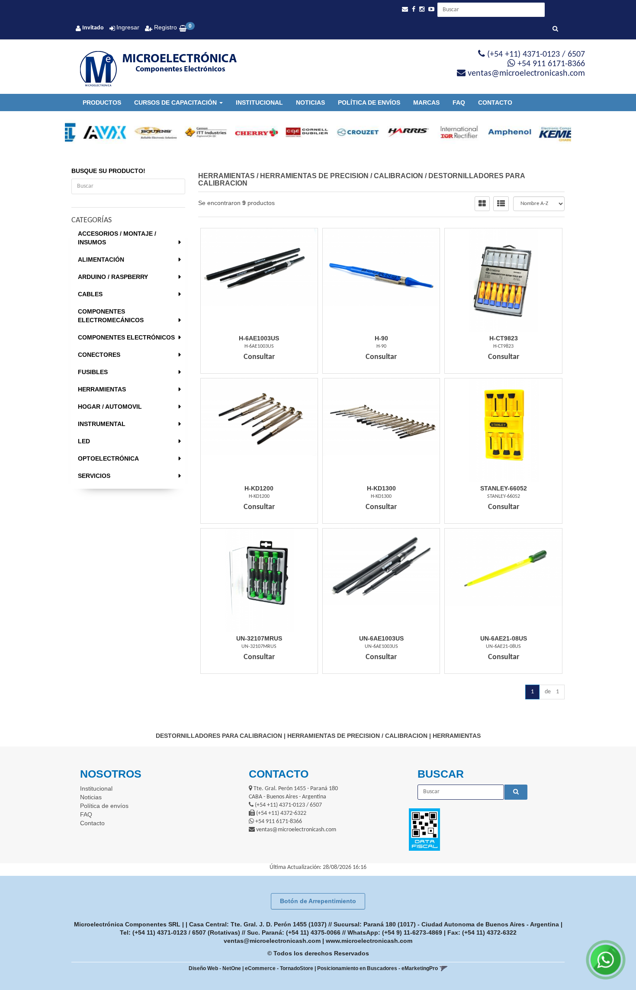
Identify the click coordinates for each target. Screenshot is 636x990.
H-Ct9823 (503, 338)
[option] (90, 132)
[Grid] (482, 203)
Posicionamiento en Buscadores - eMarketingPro (377, 968)
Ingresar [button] (127, 27)
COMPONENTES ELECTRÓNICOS (126, 337)
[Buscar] (555, 29)
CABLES (90, 294)
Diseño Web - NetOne (215, 968)
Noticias (310, 102)
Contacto (495, 102)
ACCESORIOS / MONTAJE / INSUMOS (117, 238)
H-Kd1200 (258, 488)
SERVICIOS (94, 475)
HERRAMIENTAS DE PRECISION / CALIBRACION (341, 175)
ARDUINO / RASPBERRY (113, 276)
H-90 (381, 338)
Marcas (426, 102)
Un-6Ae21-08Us (503, 638)
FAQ (459, 102)
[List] (501, 203)
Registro (164, 27)
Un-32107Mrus (259, 638)
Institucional (259, 102)
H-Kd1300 (381, 488)
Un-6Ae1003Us (381, 638)
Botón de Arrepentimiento (318, 900)
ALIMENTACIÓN (101, 259)
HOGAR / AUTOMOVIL (110, 406)
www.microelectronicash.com (369, 940)
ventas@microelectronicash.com (272, 940)
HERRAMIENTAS (102, 389)
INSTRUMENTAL (101, 423)
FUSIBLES (93, 371)
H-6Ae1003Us (259, 338)
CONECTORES (99, 354)
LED (84, 441)
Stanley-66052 (503, 488)
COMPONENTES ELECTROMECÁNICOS (111, 316)
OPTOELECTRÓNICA (108, 458)
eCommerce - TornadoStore (279, 968)
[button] (405, 9)
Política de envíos (369, 102)
